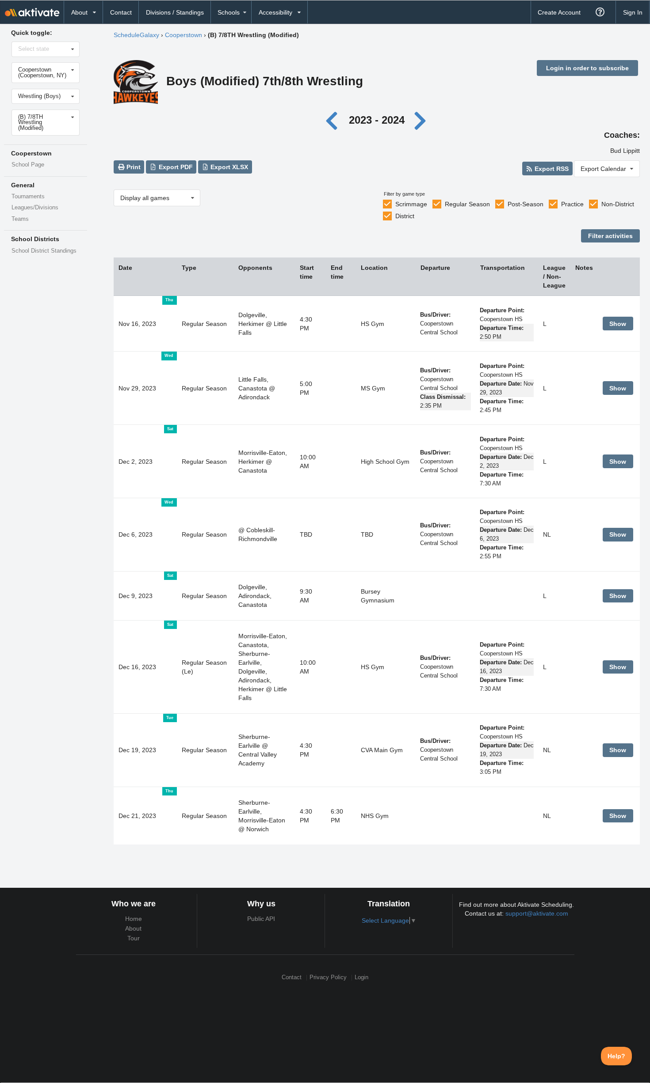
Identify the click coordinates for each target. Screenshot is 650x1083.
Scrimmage (411, 204)
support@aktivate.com (536, 913)
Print (133, 166)
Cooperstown (183, 34)
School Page (27, 165)
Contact (121, 12)
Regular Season (467, 204)
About (133, 928)
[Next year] (421, 120)
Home (133, 918)
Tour (133, 938)
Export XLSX (228, 166)
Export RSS (551, 168)
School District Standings (43, 251)
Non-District (617, 204)
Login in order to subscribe (587, 68)
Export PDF (175, 166)
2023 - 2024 (377, 120)
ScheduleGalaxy (136, 34)
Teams (20, 219)
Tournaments (28, 196)
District (404, 216)
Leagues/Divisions (34, 207)
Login (361, 978)
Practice (572, 204)
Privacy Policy (328, 978)
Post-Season (525, 204)
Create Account (559, 12)
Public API (261, 918)
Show (617, 323)
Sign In (632, 12)
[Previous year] (334, 120)
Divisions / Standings (175, 12)
